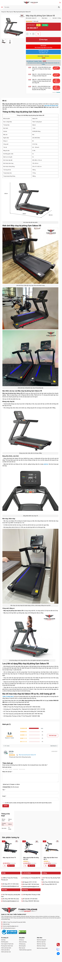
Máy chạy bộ (10, 11)
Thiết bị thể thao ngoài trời (25, 949)
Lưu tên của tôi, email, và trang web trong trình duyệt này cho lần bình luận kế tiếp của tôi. (28, 802)
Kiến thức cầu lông (41, 943)
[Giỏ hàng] (60, 3)
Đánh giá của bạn (6, 767)
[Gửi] (58, 7)
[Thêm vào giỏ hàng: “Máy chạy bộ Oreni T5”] (5, 866)
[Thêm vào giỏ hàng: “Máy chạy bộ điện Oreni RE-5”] (45, 866)
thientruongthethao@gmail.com (10, 926)
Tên (3, 789)
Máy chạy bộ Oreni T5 (9, 857)
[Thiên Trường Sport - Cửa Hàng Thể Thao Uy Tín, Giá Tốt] (31, 2)
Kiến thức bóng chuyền (42, 948)
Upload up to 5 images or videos (11, 784)
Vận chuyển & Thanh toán (7, 943)
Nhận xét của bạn (7, 771)
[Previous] (3, 26)
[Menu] (2, 7)
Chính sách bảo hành (6, 947)
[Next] (22, 26)
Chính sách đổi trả (5, 949)
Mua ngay (12, 865)
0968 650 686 (6, 924)
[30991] (38, 34)
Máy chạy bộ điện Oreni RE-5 (51, 858)
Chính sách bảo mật (6, 951)
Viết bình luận (52, 735)
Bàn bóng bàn (22, 945)
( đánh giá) (35, 21)
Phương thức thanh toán (7, 945)
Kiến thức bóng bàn (41, 939)
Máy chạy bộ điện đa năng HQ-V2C (31, 858)
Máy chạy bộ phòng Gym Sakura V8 (27, 754)
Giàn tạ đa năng (22, 941)
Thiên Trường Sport (8, 696)
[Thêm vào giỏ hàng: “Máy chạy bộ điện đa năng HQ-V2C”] (25, 866)
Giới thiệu (3, 939)
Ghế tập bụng (22, 943)
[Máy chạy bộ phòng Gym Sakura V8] (17, 755)
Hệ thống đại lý (4, 941)
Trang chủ (3, 11)
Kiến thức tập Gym (41, 941)
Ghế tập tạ (21, 939)
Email (4, 796)
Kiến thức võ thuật (41, 945)
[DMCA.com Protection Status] (22, 932)
